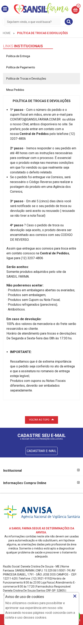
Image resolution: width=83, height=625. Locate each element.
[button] (5, 9)
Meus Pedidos (15, 89)
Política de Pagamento (20, 67)
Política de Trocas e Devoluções (26, 78)
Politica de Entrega (18, 56)
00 (78, 6)
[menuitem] (7, 33)
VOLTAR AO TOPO (39, 419)
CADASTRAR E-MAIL (41, 451)
